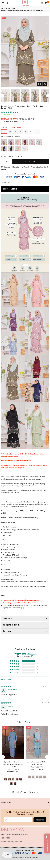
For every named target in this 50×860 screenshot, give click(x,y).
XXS (4, 131)
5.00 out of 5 (31, 654)
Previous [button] (3, 51)
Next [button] (47, 51)
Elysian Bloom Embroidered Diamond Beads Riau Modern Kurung (13, 764)
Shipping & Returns (12, 625)
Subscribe (40, 820)
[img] (6, 686)
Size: (11, 127)
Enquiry (20, 156)
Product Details (10, 189)
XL (31, 131)
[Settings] (42, 3)
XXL (37, 131)
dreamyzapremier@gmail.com (11, 841)
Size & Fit (7, 618)
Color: (10, 137)
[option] (25, 51)
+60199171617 (6, 838)
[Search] (7, 3)
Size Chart (17, 127)
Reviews (7, 631)
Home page (11, 8)
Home (3, 8)
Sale (4, 17)
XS (10, 131)
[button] (6, 112)
